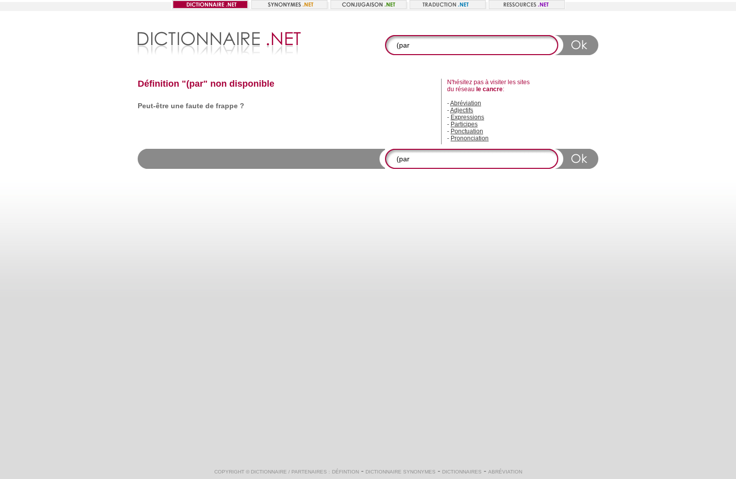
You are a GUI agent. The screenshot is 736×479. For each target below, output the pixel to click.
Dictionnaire (269, 471)
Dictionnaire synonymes (400, 471)
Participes (464, 124)
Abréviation (465, 103)
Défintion (345, 471)
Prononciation (470, 138)
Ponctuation (467, 131)
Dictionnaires (462, 471)
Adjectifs (461, 110)
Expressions (467, 117)
